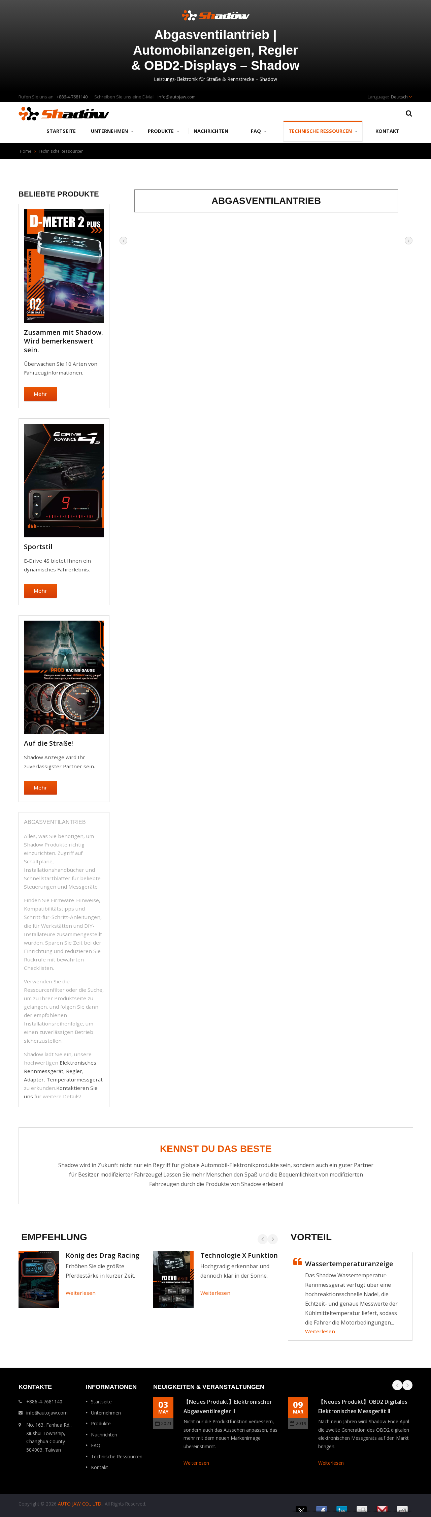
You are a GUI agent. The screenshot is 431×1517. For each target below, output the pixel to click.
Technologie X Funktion (239, 1255)
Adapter (34, 1079)
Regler (74, 1071)
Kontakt (387, 131)
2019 (301, 1423)
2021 (166, 1423)
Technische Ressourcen (321, 131)
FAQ (256, 131)
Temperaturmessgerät (74, 1079)
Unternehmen (110, 131)
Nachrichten (211, 131)
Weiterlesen (81, 1293)
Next (273, 1239)
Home (25, 151)
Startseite (61, 131)
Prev (263, 1239)
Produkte (161, 131)
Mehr (40, 393)
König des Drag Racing (102, 1255)
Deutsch (399, 96)
